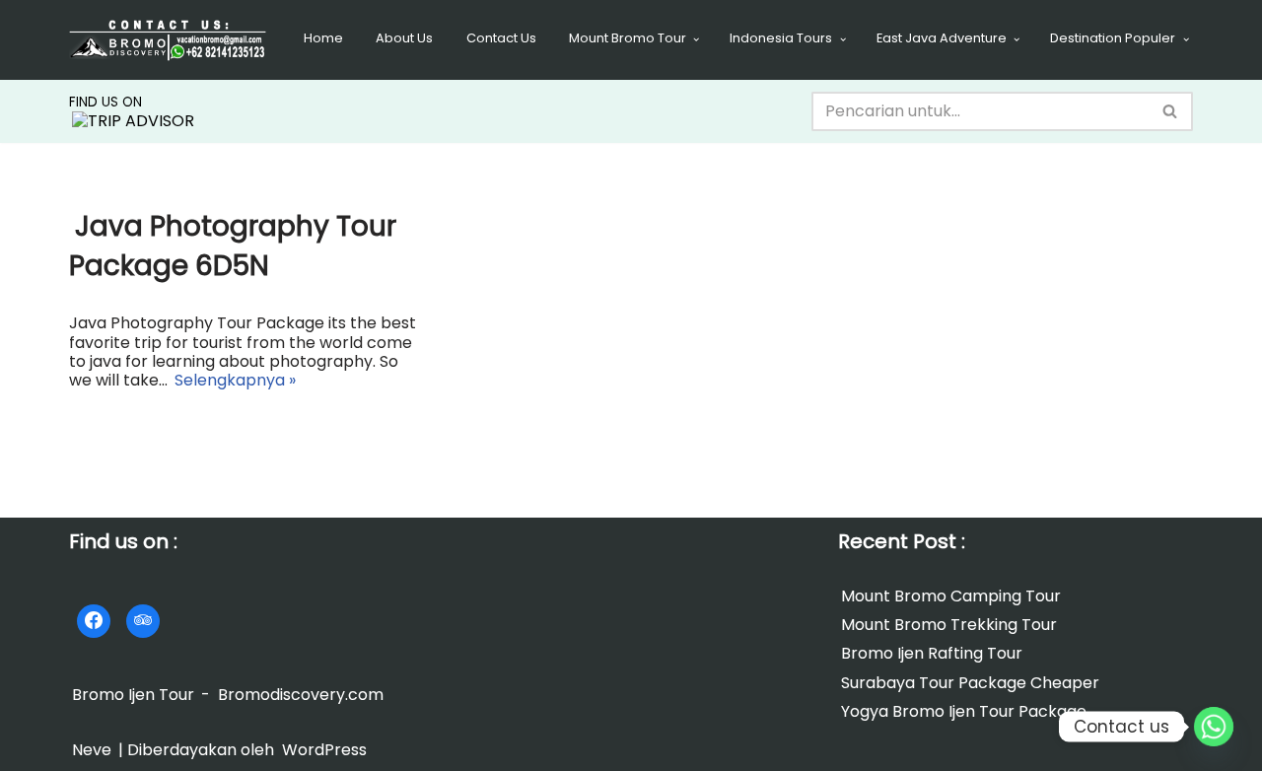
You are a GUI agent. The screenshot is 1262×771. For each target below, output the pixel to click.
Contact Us (501, 38)
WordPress (324, 749)
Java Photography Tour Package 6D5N (232, 245)
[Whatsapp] (1213, 726)
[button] (696, 39)
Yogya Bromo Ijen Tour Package (964, 711)
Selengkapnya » (234, 381)
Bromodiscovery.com (301, 694)
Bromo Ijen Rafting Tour (931, 654)
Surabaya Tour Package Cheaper (970, 682)
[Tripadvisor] (143, 621)
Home (323, 38)
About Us (404, 38)
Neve (91, 749)
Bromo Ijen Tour (133, 694)
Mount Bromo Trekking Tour (949, 624)
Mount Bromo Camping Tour (951, 596)
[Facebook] (93, 621)
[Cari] (1171, 111)
